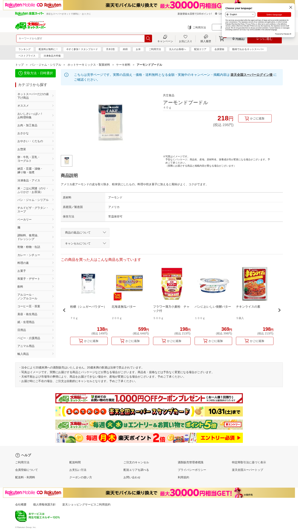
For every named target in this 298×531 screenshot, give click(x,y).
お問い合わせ (131, 477)
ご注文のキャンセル (136, 462)
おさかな (23, 133)
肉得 (125, 49)
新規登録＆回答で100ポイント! (195, 13)
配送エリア (200, 49)
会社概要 (21, 504)
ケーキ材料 (123, 64)
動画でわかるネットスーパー (248, 49)
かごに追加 (257, 118)
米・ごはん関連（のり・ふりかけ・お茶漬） (33, 190)
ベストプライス (26, 55)
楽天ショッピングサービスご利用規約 (86, 504)
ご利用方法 (199, 27)
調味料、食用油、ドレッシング (28, 237)
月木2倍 (110, 49)
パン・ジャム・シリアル (45, 64)
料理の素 (23, 262)
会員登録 (219, 49)
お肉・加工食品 (27, 125)
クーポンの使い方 (80, 477)
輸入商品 (23, 353)
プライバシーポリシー (192, 469)
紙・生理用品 (25, 322)
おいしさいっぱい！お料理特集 (30, 115)
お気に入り (185, 41)
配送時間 (75, 462)
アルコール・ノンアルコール (27, 296)
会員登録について (26, 469)
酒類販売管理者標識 (190, 462)
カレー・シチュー (28, 255)
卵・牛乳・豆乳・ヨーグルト (28, 158)
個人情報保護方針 (44, 504)
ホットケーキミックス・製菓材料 (89, 64)
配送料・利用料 (25, 477)
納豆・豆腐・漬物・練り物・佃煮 (30, 170)
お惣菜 (21, 149)
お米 (138, 49)
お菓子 (21, 270)
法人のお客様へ (177, 49)
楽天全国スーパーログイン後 (251, 74)
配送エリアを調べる (136, 469)
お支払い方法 (77, 469)
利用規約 (183, 477)
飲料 (20, 286)
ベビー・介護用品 (28, 338)
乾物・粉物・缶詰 (28, 246)
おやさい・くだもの (30, 141)
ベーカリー (24, 219)
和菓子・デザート (28, 278)
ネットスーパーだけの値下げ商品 (33, 95)
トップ (19, 64)
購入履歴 (205, 41)
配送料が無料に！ (48, 49)
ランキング (24, 49)
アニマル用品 (25, 346)
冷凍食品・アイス (28, 180)
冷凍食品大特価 (52, 55)
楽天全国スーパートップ (247, 469)
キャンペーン (165, 41)
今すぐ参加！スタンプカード (82, 49)
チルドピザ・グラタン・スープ (33, 209)
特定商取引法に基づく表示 (249, 462)
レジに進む (264, 38)
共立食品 (168, 95)
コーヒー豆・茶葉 (28, 306)
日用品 (21, 330)
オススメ (23, 105)
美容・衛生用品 (27, 314)
